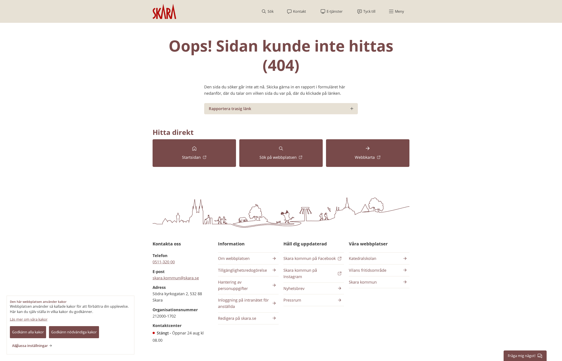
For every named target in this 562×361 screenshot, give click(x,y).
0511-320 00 (164, 261)
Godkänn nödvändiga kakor (74, 332)
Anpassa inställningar (30, 345)
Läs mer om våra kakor (29, 319)
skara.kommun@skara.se (176, 278)
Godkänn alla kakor (28, 332)
